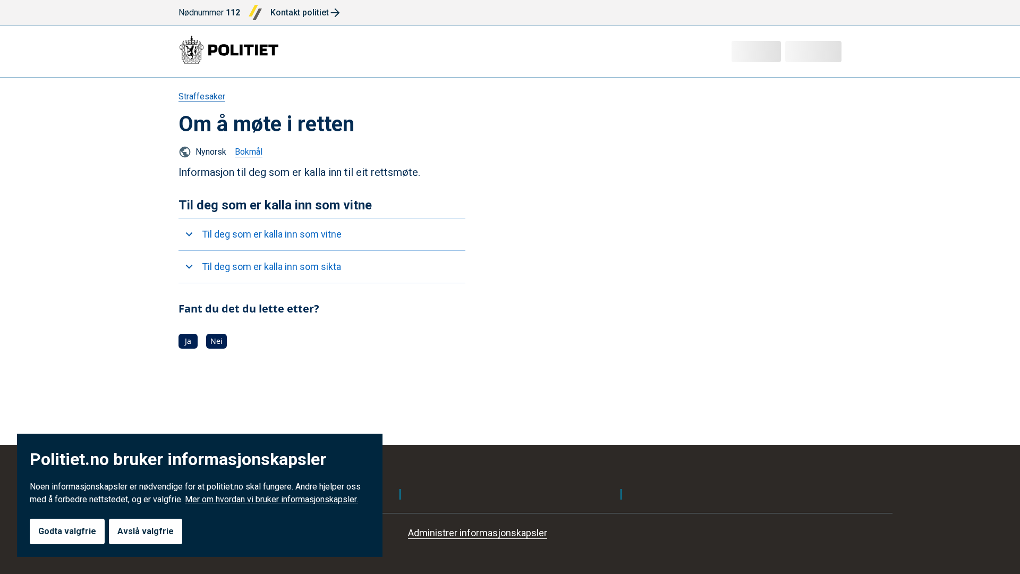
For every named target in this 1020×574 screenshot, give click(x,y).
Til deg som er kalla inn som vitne (272, 234)
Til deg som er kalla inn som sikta (271, 266)
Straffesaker (201, 96)
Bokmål (248, 152)
